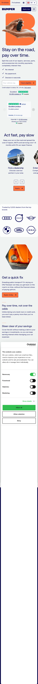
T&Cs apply (27, 87)
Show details (27, 401)
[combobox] (31, 2)
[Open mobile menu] (34, 9)
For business (16, 2)
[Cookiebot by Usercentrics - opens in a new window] (27, 345)
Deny (19, 421)
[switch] (33, 380)
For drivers (5, 2)
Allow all (19, 407)
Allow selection (19, 414)
